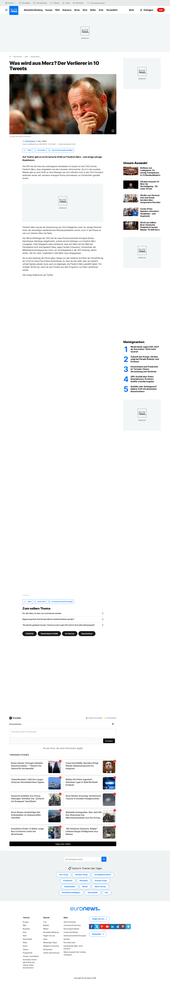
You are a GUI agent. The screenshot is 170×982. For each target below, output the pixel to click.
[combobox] (100, 3)
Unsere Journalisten (31, 956)
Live (161, 10)
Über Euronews (70, 922)
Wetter (46, 929)
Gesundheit (111, 10)
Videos (25, 949)
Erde (101, 10)
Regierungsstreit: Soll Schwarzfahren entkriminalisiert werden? (48, 619)
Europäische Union (103, 874)
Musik (85, 886)
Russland (84, 880)
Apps (45, 939)
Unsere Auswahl (135, 163)
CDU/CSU (30, 633)
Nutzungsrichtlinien (71, 929)
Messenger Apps (50, 942)
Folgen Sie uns (49, 936)
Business (67, 10)
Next (85, 10)
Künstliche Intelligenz (71, 892)
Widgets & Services (51, 946)
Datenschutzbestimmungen (75, 936)
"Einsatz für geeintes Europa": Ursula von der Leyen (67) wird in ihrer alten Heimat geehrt (58, 625)
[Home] (10, 56)
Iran (106, 892)
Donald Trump (101, 880)
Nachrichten (18, 56)
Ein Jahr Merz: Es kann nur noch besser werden (41, 613)
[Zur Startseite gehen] (13, 10)
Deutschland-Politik (49, 633)
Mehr (66, 918)
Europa (48, 10)
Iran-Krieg (63, 874)
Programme (27, 953)
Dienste (46, 918)
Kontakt (67, 939)
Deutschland (35, 56)
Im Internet (69, 633)
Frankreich (67, 880)
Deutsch (11, 3)
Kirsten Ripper (30, 141)
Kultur (93, 10)
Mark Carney (100, 886)
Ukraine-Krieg (81, 874)
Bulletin (46, 925)
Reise (77, 10)
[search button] (88, 3)
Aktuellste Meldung (33, 10)
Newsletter (96, 934)
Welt (57, 10)
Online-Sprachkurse (51, 953)
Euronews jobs (69, 942)
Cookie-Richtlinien (71, 932)
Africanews (47, 949)
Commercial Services (72, 925)
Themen (26, 918)
